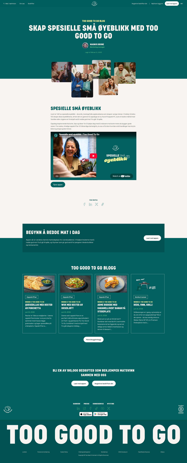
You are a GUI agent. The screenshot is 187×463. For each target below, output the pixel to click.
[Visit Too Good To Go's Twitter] (96, 204)
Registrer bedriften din (139, 3)
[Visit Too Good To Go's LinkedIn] (78, 408)
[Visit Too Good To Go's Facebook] (84, 204)
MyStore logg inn (157, 3)
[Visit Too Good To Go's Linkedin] (90, 204)
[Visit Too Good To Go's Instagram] (84, 408)
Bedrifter (31, 3)
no (182, 3)
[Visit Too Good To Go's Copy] (102, 204)
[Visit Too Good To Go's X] (108, 408)
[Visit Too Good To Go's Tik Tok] (96, 408)
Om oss (22, 3)
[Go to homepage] (94, 3)
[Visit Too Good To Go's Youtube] (102, 408)
